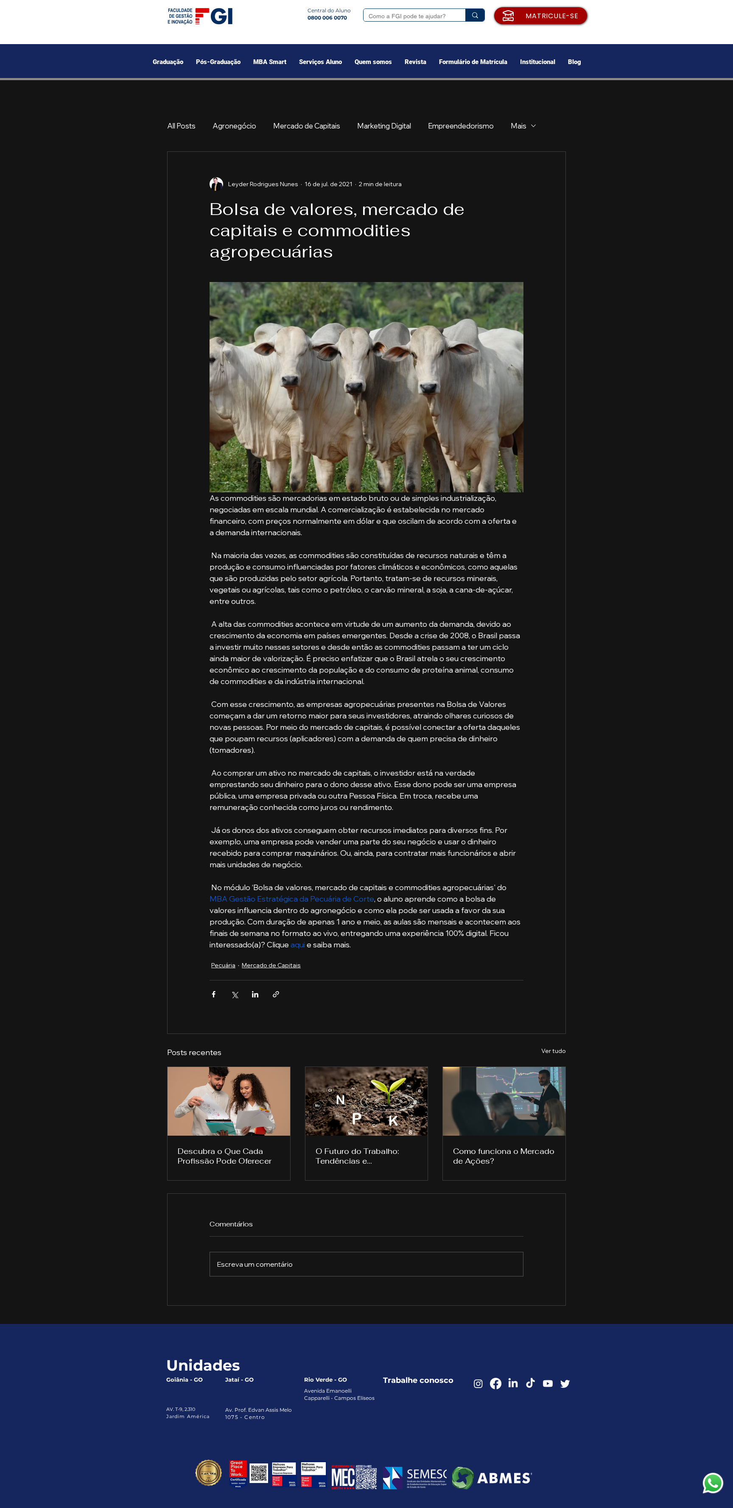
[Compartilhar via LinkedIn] (255, 994)
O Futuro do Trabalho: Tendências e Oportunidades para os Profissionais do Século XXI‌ (361, 1156)
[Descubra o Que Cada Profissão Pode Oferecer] (229, 1101)
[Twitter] (565, 1383)
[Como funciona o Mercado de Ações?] (504, 1101)
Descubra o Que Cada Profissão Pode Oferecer (224, 1156)
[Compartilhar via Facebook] (214, 994)
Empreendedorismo (461, 125)
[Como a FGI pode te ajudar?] (474, 15)
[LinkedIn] (513, 1383)
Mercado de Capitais (306, 125)
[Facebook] (495, 1383)
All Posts (181, 125)
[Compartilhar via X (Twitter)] (234, 994)
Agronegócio (234, 125)
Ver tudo (553, 1051)
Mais (518, 125)
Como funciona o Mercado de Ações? (503, 1156)
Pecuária (223, 965)
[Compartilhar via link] (276, 994)
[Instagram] (478, 1383)
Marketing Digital (384, 125)
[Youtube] (548, 1383)
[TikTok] (530, 1383)
